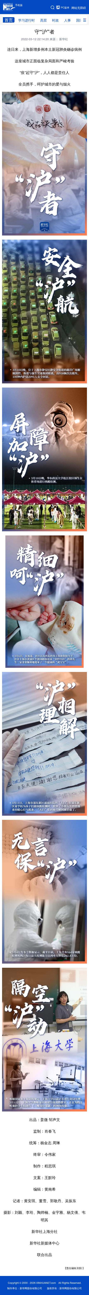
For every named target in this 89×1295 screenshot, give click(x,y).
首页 (9, 20)
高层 (43, 20)
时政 (55, 20)
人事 (67, 20)
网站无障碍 (78, 8)
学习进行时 (26, 20)
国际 (79, 20)
